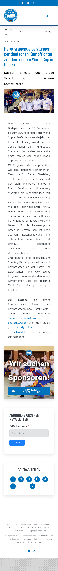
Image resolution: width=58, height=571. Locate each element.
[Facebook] (12, 479)
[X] (21, 479)
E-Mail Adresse (18, 426)
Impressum (26, 539)
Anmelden (17, 442)
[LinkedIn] (37, 479)
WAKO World (22, 542)
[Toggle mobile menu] (52, 16)
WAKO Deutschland (40, 536)
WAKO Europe (35, 542)
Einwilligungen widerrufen (35, 530)
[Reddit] (29, 479)
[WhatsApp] (45, 479)
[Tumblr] (12, 486)
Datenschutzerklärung (43, 539)
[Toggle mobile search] (47, 16)
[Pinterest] (32, 486)
